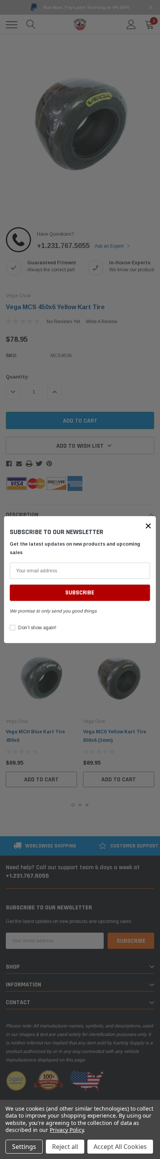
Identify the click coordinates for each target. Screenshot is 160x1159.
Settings (24, 1146)
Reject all (65, 1146)
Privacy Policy (66, 1129)
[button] (148, 525)
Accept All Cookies (120, 1146)
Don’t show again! (37, 627)
